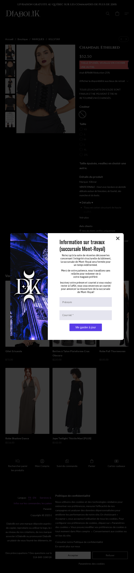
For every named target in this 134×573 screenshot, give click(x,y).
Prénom (67, 302)
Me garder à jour (86, 327)
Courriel (68, 315)
